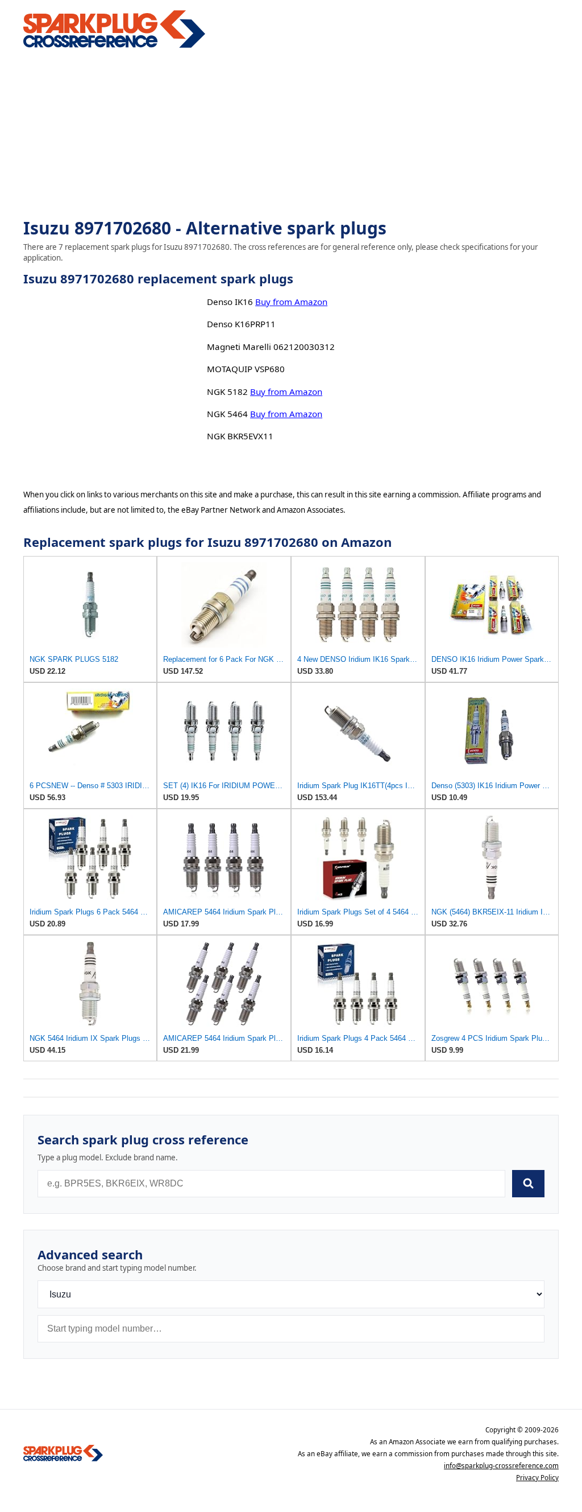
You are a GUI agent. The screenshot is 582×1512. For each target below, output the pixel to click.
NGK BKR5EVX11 (240, 436)
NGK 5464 (227, 413)
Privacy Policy (537, 1477)
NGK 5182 (227, 391)
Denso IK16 (230, 301)
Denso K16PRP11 (241, 323)
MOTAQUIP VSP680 (246, 368)
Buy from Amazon (291, 301)
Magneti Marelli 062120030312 (271, 346)
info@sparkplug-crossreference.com (501, 1465)
